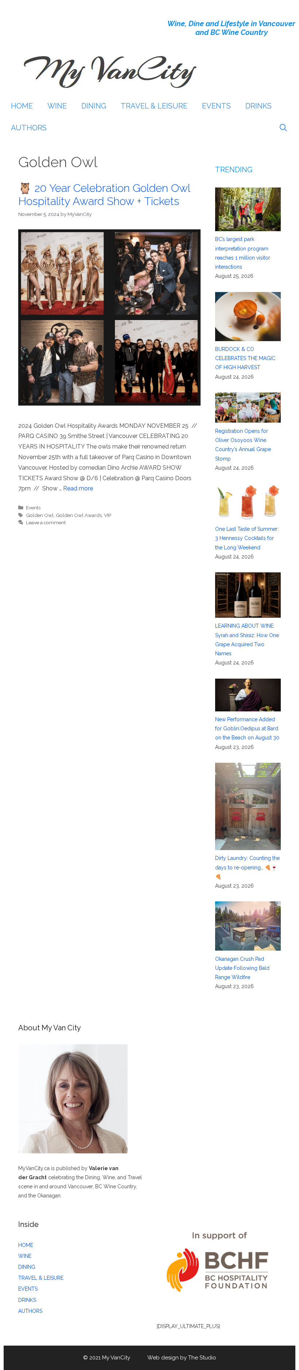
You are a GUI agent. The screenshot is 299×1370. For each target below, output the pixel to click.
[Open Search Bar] (283, 128)
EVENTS (216, 106)
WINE (57, 106)
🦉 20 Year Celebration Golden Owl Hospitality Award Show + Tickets (104, 195)
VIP (107, 515)
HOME (22, 106)
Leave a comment (46, 522)
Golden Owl (40, 515)
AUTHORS (29, 127)
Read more (78, 488)
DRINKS (258, 106)
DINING (93, 106)
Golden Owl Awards (79, 515)
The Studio (202, 1357)
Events (33, 507)
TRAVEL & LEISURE (154, 106)
